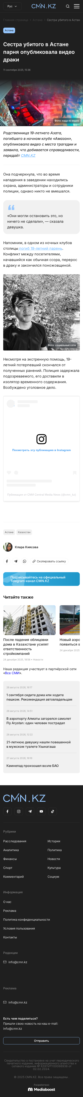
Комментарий (13, 877)
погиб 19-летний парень (40, 248)
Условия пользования (19, 928)
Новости (54, 859)
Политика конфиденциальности (26, 919)
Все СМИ (12, 673)
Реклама (9, 911)
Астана (38, 20)
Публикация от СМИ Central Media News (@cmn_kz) (41, 494)
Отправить (41, 1040)
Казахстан (24, 532)
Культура (54, 868)
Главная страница (15, 20)
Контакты (10, 937)
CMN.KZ (28, 155)
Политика (55, 850)
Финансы (10, 859)
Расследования (14, 841)
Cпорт (7, 868)
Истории (54, 841)
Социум (53, 877)
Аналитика (11, 850)
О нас (7, 902)
